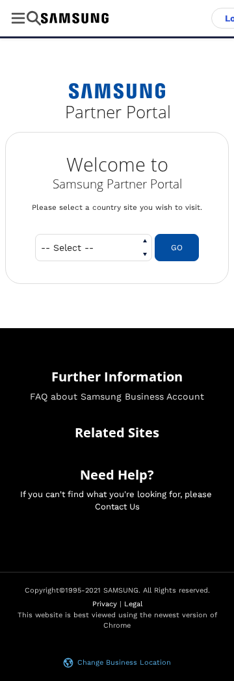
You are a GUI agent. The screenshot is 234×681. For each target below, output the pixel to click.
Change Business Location (124, 662)
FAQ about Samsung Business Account (117, 396)
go (177, 247)
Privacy (104, 604)
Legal (133, 604)
